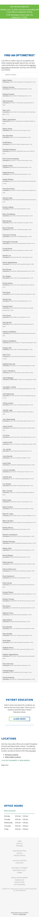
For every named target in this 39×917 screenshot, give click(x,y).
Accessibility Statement (19, 868)
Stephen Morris (18, 648)
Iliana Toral (19, 356)
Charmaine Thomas (17, 235)
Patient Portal (19, 882)
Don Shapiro (18, 277)
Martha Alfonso (16, 528)
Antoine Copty (19, 200)
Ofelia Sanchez (19, 563)
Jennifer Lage (18, 412)
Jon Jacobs (17, 450)
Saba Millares (16, 620)
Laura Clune (19, 463)
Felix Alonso (16, 316)
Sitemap (19, 872)
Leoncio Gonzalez (18, 470)
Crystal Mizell (17, 249)
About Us (20, 843)
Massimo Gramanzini (18, 535)
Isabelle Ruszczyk (19, 364)
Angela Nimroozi (17, 173)
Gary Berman (18, 324)
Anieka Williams (19, 181)
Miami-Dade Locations (13, 757)
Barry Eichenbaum (18, 214)
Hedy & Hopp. (23, 914)
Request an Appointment (19, 877)
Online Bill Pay (19, 880)
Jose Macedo (17, 456)
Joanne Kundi (19, 443)
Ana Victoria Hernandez (17, 159)
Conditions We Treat (19, 851)
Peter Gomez (19, 585)
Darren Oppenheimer (18, 263)
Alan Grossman (18, 103)
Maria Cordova (18, 507)
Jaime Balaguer (19, 379)
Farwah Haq (17, 300)
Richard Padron (19, 593)
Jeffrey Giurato (18, 403)
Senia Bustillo (18, 627)
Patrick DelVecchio (19, 569)
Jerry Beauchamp (19, 420)
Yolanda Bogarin (17, 671)
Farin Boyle (19, 293)
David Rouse (19, 270)
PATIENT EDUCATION (19, 699)
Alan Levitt (19, 112)
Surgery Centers (19, 855)
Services (19, 853)
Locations (8, 738)
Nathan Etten (18, 549)
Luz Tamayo (18, 484)
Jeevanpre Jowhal (19, 387)
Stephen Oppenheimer (19, 656)
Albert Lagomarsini (19, 121)
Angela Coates (17, 166)
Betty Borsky (18, 221)
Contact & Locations (19, 860)
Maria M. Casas (19, 514)
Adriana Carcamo (17, 87)
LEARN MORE (19, 719)
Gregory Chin (17, 348)
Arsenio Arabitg (16, 207)
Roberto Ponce (17, 613)
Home (19, 841)
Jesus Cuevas (19, 428)
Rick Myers (19, 606)
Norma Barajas (16, 556)
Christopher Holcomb (19, 242)
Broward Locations (11, 755)
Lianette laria (18, 477)
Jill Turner (19, 436)
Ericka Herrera (19, 285)
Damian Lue (17, 256)
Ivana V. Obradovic (18, 371)
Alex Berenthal (17, 136)
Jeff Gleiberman (19, 396)
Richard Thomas (19, 599)
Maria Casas (17, 500)
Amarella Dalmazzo (19, 151)
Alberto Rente (16, 129)
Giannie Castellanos (19, 333)
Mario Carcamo (19, 521)
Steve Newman (17, 664)
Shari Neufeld (17, 634)
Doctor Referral (19, 884)
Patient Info (20, 863)
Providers (19, 846)
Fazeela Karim (18, 308)
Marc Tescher (18, 492)
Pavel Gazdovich (16, 576)
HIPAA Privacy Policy (19, 870)
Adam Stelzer (19, 81)
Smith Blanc (18, 641)
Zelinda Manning (19, 678)
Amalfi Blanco (17, 143)
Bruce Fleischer (17, 228)
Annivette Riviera (19, 190)
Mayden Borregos (19, 542)
